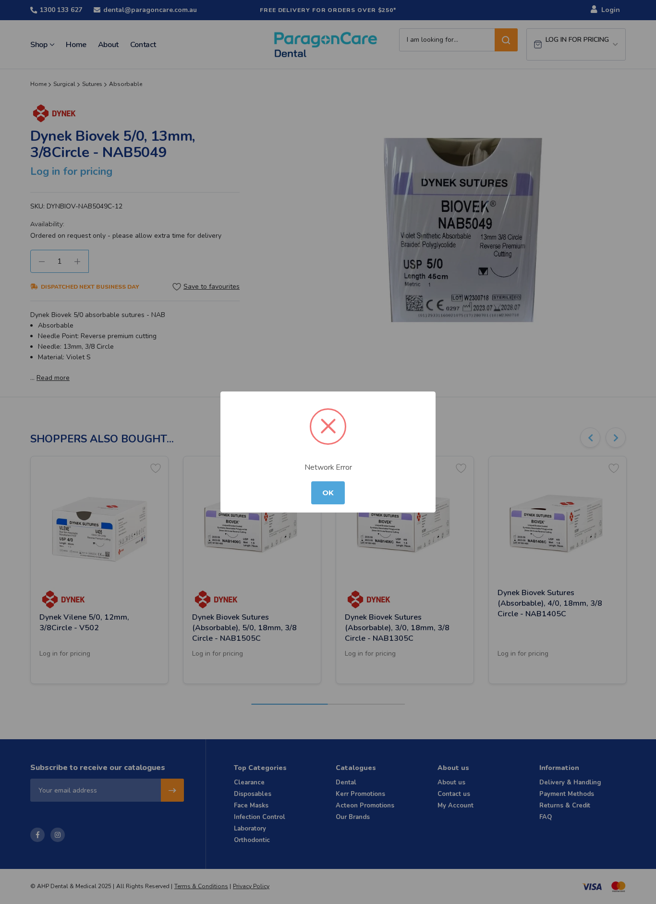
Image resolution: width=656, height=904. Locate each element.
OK (328, 493)
